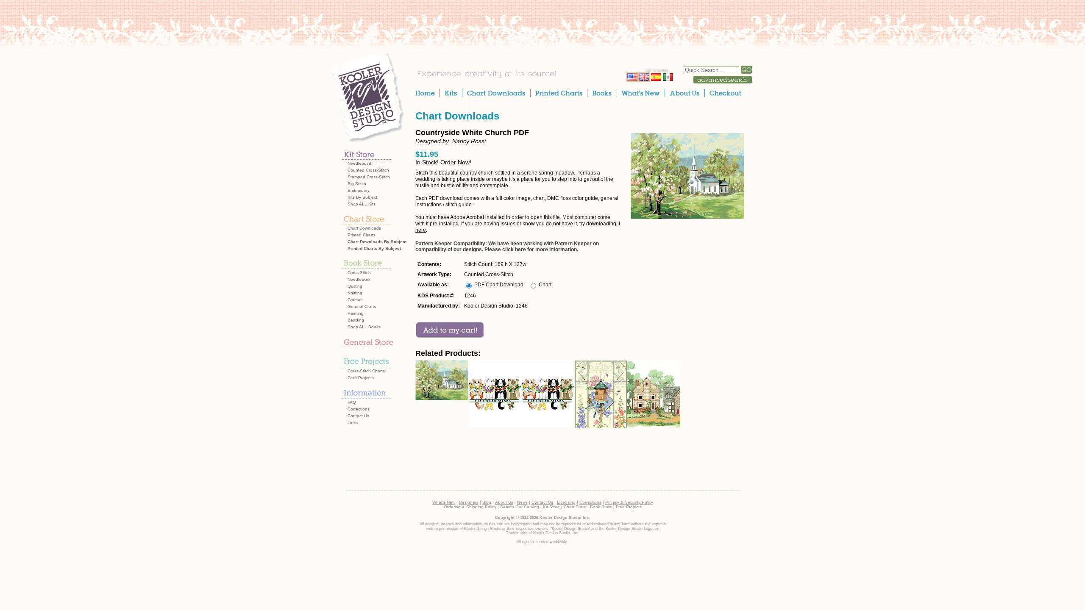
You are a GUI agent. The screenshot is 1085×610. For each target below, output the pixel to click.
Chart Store (575, 507)
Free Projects (629, 507)
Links (353, 422)
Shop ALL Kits (362, 204)
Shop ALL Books (364, 326)
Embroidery (359, 190)
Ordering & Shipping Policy (470, 507)
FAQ (352, 402)
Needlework (359, 279)
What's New (443, 502)
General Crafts (362, 306)
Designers (469, 502)
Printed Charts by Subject (374, 248)
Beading (356, 320)
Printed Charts (362, 235)
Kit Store (551, 507)
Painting (356, 313)
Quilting (355, 286)
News (522, 502)
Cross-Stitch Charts (366, 371)
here (420, 230)
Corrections (359, 409)
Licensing (566, 502)
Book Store (601, 507)
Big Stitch (357, 183)
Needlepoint (359, 163)
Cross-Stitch (359, 272)
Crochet (355, 299)
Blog (486, 502)
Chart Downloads (364, 228)
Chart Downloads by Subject (377, 241)
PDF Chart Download (498, 285)
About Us (504, 502)
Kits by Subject (362, 197)
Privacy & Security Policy (629, 502)
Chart (545, 285)
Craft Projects (361, 377)
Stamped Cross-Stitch (369, 177)
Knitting (355, 293)
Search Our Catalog (519, 507)
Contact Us (358, 415)
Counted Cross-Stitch (368, 170)
